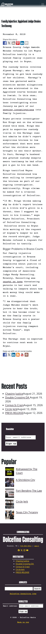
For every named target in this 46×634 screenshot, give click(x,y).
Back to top (23, 622)
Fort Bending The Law (29, 490)
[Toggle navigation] (42, 4)
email (36, 546)
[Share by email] (26, 43)
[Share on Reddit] (13, 43)
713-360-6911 (25, 546)
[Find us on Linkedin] (13, 355)
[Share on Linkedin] (22, 43)
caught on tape (13, 281)
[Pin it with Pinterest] (18, 43)
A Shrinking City (25, 480)
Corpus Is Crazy (14, 405)
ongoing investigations (18, 110)
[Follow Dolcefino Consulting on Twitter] (9, 355)
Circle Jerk (11, 409)
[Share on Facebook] (5, 43)
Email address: (15, 433)
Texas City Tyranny (27, 512)
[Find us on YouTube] (22, 355)
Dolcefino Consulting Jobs (23, 594)
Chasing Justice (14, 393)
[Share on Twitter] (9, 43)
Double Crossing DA (17, 397)
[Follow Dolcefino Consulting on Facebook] (5, 355)
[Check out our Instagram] (26, 355)
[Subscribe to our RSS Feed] (18, 355)
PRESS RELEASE (14, 413)
